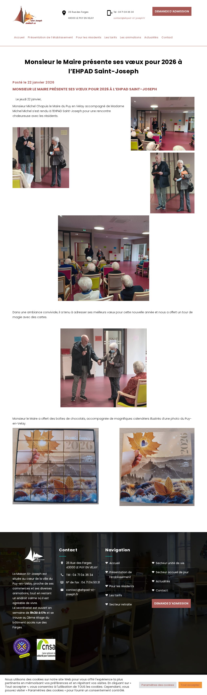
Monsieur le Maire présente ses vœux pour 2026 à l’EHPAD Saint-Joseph (85, 89)
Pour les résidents (88, 37)
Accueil (19, 37)
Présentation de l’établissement (50, 37)
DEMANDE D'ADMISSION (172, 11)
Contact (167, 37)
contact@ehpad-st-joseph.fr (129, 18)
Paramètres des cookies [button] (158, 685)
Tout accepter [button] (190, 685)
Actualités (151, 37)
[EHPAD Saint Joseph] (30, 15)
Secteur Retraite (120, 604)
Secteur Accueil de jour (172, 572)
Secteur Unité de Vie (170, 563)
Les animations (130, 37)
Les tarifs (111, 37)
